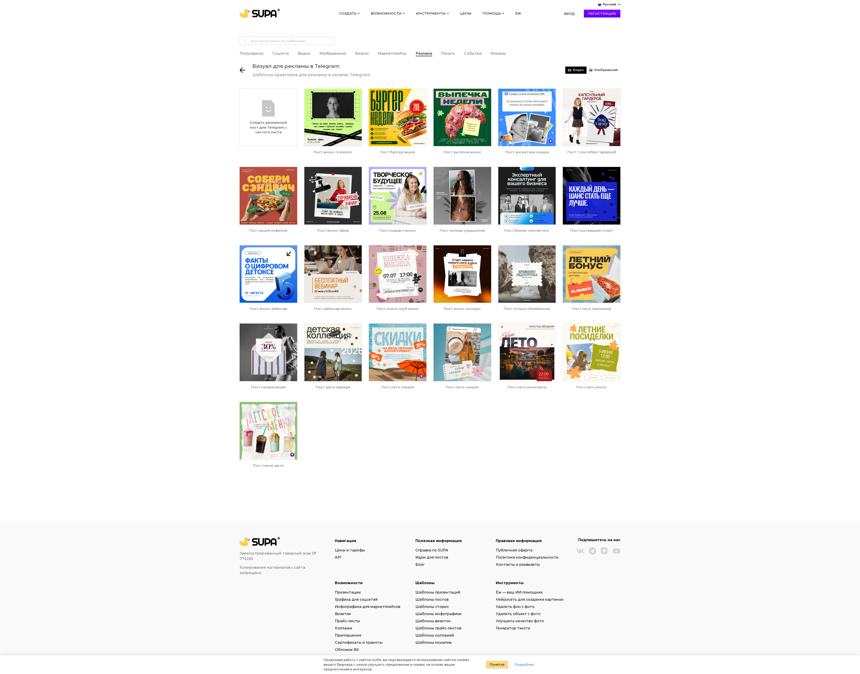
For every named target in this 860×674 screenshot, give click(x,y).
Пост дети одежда (333, 387)
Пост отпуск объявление (527, 309)
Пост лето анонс (591, 387)
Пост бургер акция (397, 152)
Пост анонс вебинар (268, 309)
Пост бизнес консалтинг (527, 230)
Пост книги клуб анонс (397, 309)
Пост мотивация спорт (591, 230)
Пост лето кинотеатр (527, 387)
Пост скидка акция (268, 387)
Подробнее (524, 665)
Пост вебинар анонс (333, 309)
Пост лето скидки (397, 387)
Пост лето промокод (591, 309)
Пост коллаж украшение (462, 230)
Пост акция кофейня (268, 230)
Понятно (497, 665)
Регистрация (602, 13)
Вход (569, 13)
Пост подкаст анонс (397, 230)
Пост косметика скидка (527, 152)
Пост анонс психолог (333, 152)
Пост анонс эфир (333, 230)
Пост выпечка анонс (462, 152)
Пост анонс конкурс (462, 309)
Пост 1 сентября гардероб (591, 152)
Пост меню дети (268, 465)
